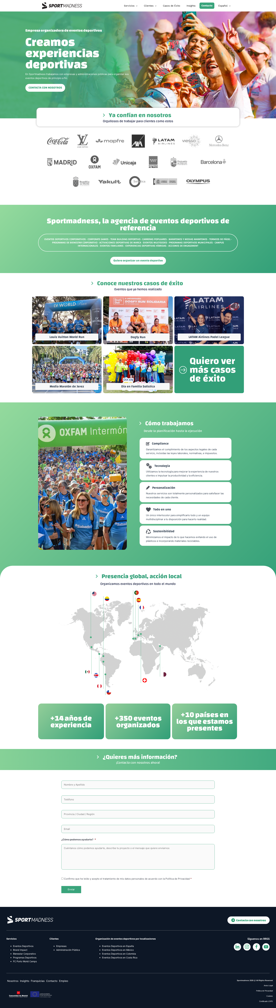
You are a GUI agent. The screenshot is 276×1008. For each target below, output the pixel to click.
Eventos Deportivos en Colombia (119, 953)
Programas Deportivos (24, 957)
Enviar (71, 889)
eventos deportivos (184, 221)
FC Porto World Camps (25, 961)
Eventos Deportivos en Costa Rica (119, 957)
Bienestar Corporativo (24, 953)
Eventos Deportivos (23, 946)
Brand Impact (20, 950)
